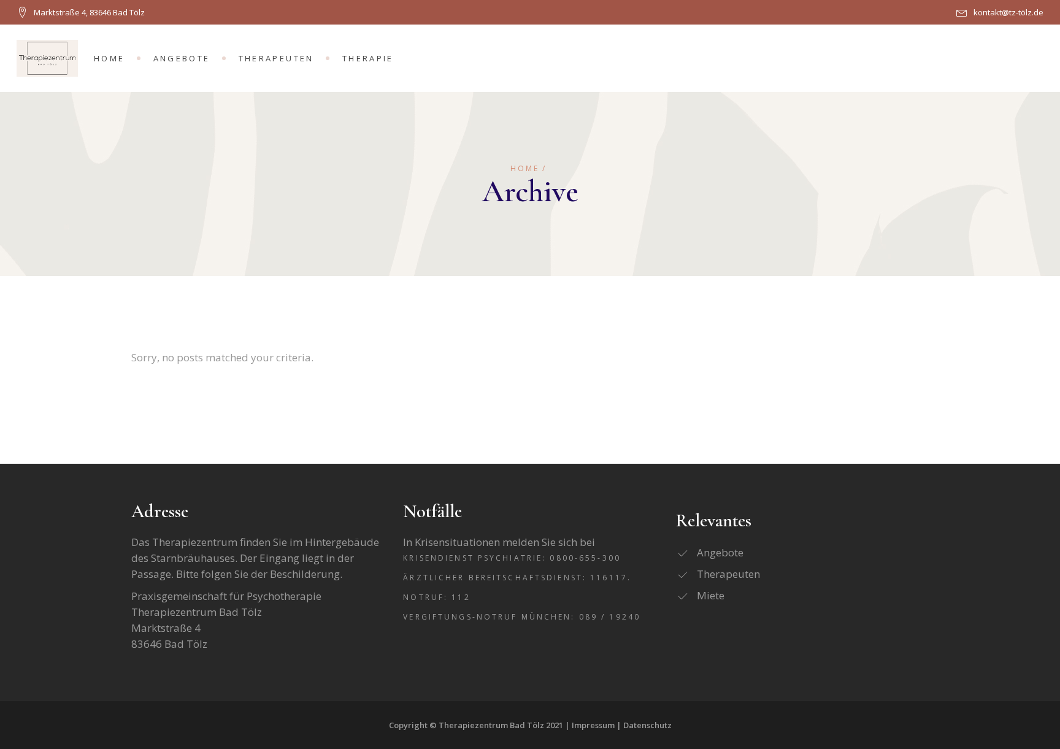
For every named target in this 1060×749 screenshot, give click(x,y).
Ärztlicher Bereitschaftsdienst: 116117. (517, 577)
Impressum (593, 725)
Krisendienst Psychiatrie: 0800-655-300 (512, 558)
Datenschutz (647, 725)
